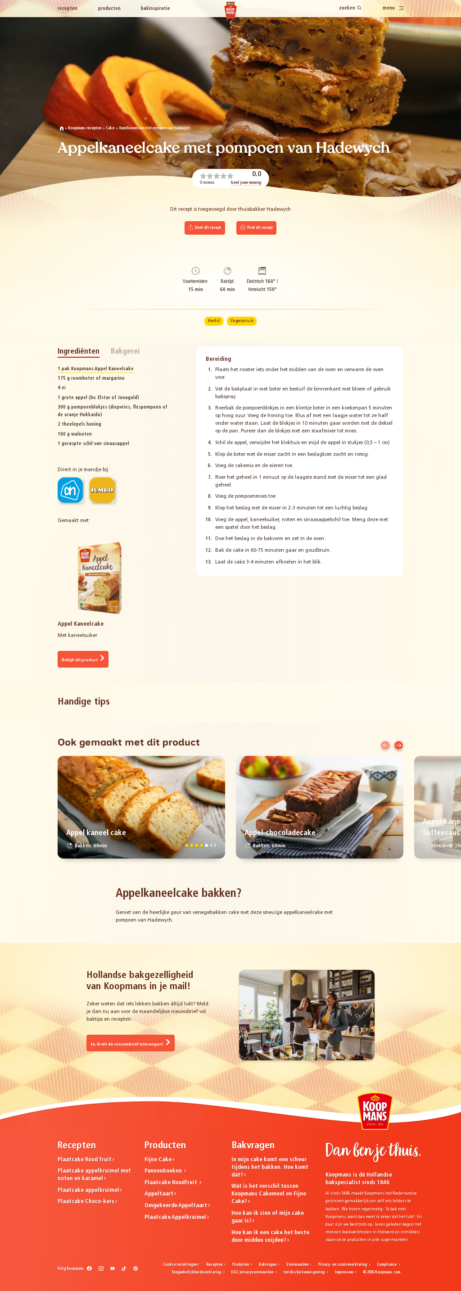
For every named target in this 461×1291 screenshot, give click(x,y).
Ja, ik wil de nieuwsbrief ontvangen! (127, 1044)
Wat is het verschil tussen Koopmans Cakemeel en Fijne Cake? (268, 1194)
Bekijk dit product (80, 660)
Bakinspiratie (155, 8)
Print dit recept (259, 228)
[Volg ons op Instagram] (101, 1270)
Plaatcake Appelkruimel (175, 1217)
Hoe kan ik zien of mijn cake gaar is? (267, 1217)
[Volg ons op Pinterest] (135, 1270)
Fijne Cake (158, 1160)
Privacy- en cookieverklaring (343, 1265)
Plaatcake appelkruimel (88, 1190)
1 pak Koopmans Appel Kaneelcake (96, 369)
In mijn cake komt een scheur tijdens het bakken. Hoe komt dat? (269, 1167)
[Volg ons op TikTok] (124, 1270)
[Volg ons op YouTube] (112, 1270)
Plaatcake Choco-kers (86, 1202)
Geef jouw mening (245, 183)
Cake (110, 128)
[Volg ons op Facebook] (89, 1270)
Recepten (67, 8)
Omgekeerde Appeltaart (176, 1206)
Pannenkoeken (164, 1171)
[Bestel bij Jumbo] (102, 490)
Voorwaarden (297, 1265)
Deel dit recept (207, 228)
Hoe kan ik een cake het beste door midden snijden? (270, 1236)
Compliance (387, 1265)
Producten (109, 8)
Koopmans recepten (84, 128)
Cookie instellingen (180, 1265)
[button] (385, 745)
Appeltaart (159, 1194)
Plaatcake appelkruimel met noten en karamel (94, 1175)
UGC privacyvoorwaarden (252, 1272)
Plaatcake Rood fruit (85, 1160)
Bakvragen (268, 1265)
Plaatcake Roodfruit (172, 1183)
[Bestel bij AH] (70, 490)
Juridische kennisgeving (304, 1272)
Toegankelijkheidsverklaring (197, 1272)
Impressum (344, 1272)
